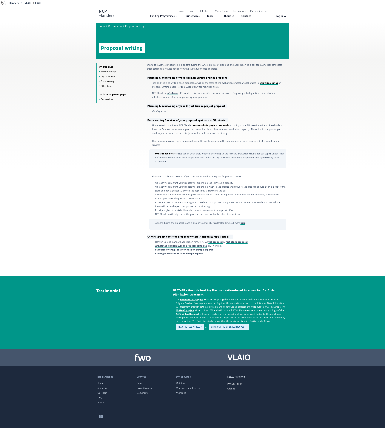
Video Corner (221, 11)
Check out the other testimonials (228, 327)
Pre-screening (107, 81)
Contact (246, 16)
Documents (142, 392)
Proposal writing (134, 26)
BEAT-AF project (185, 310)
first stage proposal (237, 241)
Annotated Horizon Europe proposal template (181, 245)
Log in (281, 16)
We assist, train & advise (188, 388)
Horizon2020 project (191, 299)
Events (192, 11)
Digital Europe (108, 76)
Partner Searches (258, 11)
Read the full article (189, 327)
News (181, 11)
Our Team (102, 392)
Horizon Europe (108, 71)
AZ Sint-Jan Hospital (187, 314)
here (242, 222)
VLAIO (28, 3)
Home (102, 26)
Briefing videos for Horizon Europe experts (179, 253)
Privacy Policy (234, 383)
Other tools (106, 86)
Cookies (231, 388)
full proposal (215, 241)
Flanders (14, 3)
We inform (181, 383)
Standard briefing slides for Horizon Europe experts (184, 249)
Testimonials (239, 11)
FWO (38, 3)
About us (228, 16)
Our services (192, 16)
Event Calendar (144, 388)
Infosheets (205, 11)
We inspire (181, 392)
